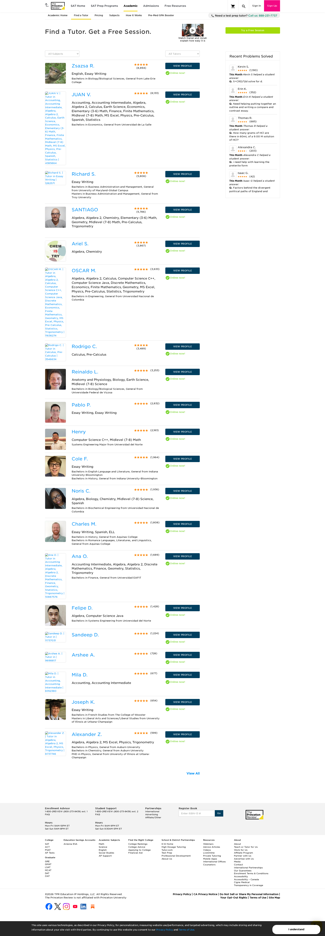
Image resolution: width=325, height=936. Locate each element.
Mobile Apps (210, 858)
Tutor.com (167, 850)
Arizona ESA (70, 844)
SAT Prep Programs (104, 5)
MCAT (48, 870)
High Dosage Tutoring (174, 847)
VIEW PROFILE (182, 65)
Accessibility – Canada (246, 879)
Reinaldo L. (85, 372)
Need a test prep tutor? (245, 15)
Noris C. (81, 491)
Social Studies (106, 852)
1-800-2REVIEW (66, 811)
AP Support (105, 855)
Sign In (256, 5)
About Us (167, 858)
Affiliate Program (243, 852)
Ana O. (80, 556)
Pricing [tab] (99, 15)
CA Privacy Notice (205, 894)
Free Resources (175, 5)
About (237, 844)
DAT (47, 873)
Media (237, 861)
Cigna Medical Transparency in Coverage (248, 884)
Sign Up (272, 5)
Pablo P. (81, 405)
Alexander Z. (87, 734)
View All (193, 773)
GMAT (48, 864)
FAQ (47, 814)
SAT (47, 844)
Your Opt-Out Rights (233, 897)
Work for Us (241, 850)
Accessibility (241, 876)
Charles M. (84, 524)
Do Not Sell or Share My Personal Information (249, 894)
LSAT (47, 867)
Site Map (274, 897)
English (103, 850)
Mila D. (79, 675)
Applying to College (139, 850)
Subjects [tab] (114, 15)
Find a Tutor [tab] (81, 15)
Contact (238, 864)
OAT (47, 876)
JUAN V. (81, 94)
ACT (47, 847)
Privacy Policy (164, 929)
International (152, 811)
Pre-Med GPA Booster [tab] (161, 15)
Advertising (151, 814)
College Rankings (137, 844)
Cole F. (80, 459)
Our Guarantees (242, 870)
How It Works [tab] (134, 15)
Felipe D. (82, 608)
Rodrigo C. (84, 346)
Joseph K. (83, 702)
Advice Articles (211, 847)
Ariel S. (80, 243)
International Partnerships (248, 867)
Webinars (208, 844)
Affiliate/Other (153, 817)
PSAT (48, 850)
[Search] (243, 6)
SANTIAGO (85, 209)
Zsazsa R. (83, 66)
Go (219, 813)
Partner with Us (242, 855)
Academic (130, 5)
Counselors (209, 864)
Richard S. (84, 174)
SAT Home (78, 5)
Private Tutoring (212, 855)
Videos (207, 850)
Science (103, 847)
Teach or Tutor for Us (246, 847)
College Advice (136, 847)
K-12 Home (167, 844)
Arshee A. (83, 655)
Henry (79, 431)
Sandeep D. (85, 635)
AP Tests (50, 852)
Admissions (151, 5)
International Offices (214, 861)
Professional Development (176, 855)
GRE (47, 861)
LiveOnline (209, 852)
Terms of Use (186, 929)
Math (101, 844)
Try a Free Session (252, 30)
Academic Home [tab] (58, 15)
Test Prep (167, 852)
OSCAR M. (84, 270)
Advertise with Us (244, 858)
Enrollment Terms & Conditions (251, 873)
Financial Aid (135, 852)
